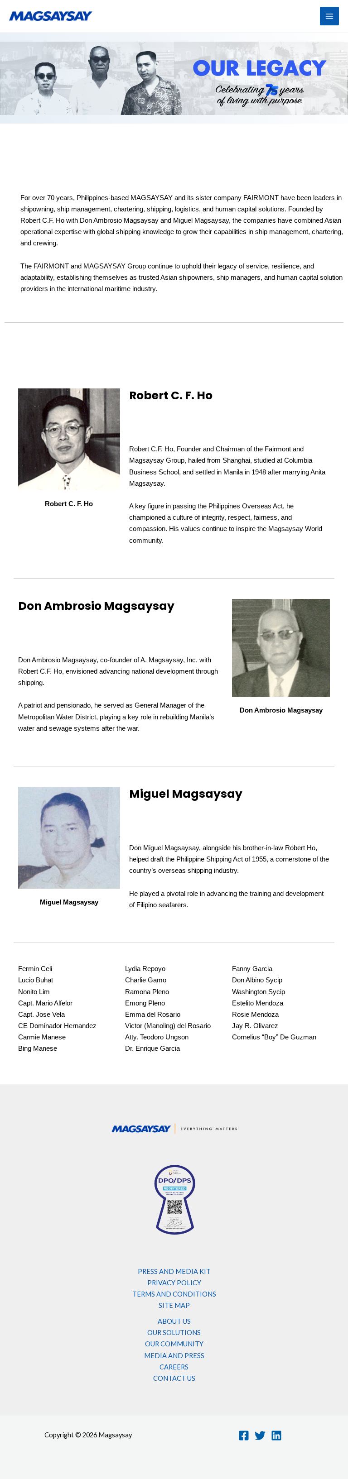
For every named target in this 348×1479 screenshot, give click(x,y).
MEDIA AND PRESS (174, 1355)
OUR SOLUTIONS (174, 1332)
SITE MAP (174, 1305)
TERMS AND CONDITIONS (174, 1294)
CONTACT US (174, 1378)
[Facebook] (243, 1435)
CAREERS (174, 1367)
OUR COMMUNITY (174, 1344)
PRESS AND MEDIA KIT (174, 1271)
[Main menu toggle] (329, 16)
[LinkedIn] (276, 1435)
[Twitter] (260, 1435)
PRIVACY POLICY (174, 1283)
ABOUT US (174, 1321)
